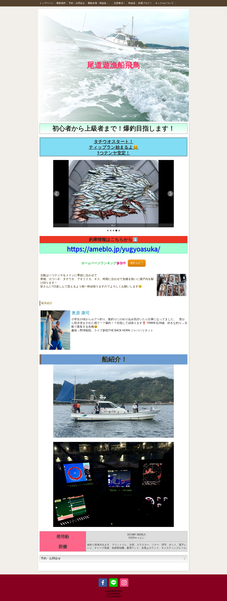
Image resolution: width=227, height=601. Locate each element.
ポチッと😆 (136, 263)
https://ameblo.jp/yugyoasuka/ (113, 248)
